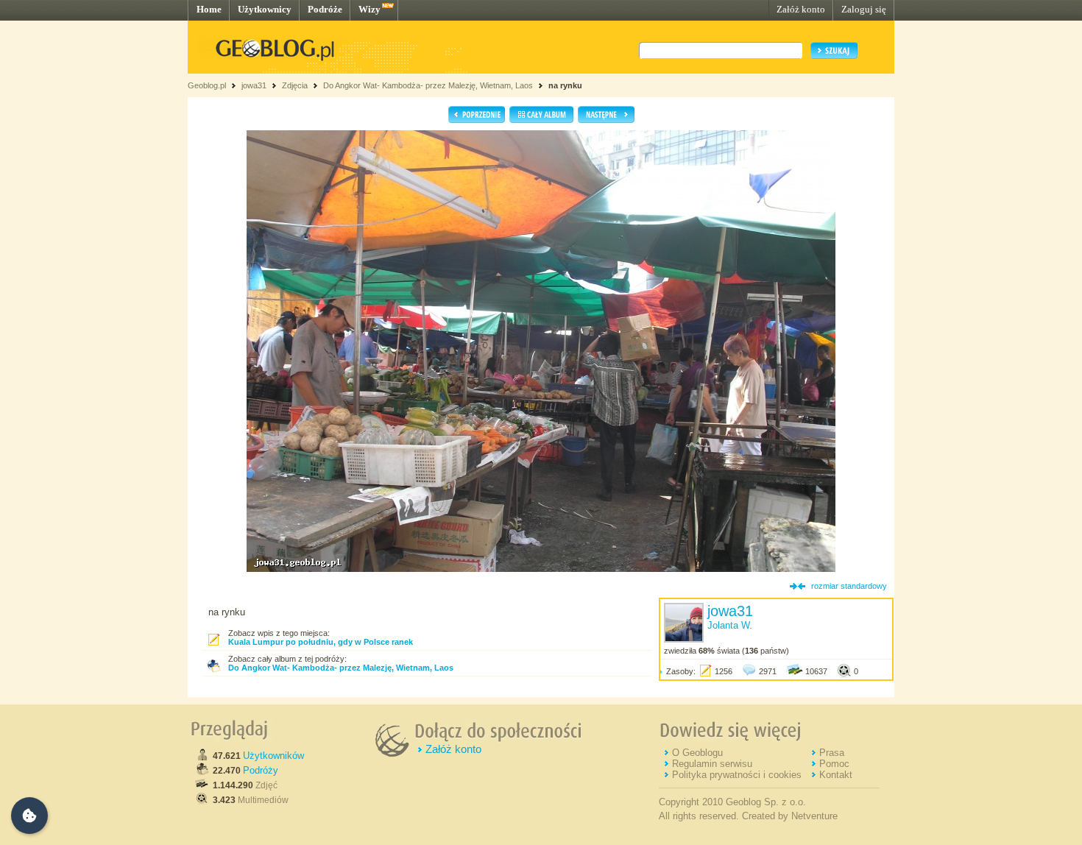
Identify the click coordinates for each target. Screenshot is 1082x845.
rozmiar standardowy (849, 585)
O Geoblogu (697, 752)
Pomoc (834, 763)
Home (209, 9)
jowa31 (253, 85)
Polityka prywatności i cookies (737, 774)
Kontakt (835, 774)
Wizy (369, 9)
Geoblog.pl (207, 85)
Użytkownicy (264, 9)
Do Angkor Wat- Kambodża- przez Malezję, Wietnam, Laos (428, 85)
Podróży (260, 770)
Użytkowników (273, 755)
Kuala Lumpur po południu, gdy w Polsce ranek (320, 641)
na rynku (565, 85)
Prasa (831, 752)
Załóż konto (801, 9)
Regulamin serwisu (712, 763)
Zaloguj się (863, 9)
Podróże (325, 9)
